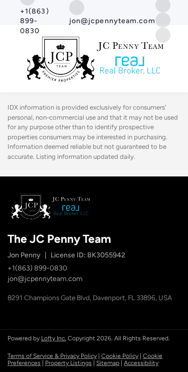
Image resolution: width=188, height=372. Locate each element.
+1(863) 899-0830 (37, 268)
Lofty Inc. (53, 338)
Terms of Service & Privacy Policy (52, 355)
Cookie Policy (119, 355)
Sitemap (107, 362)
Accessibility (141, 362)
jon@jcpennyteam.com (45, 278)
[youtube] (162, 19)
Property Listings (68, 362)
